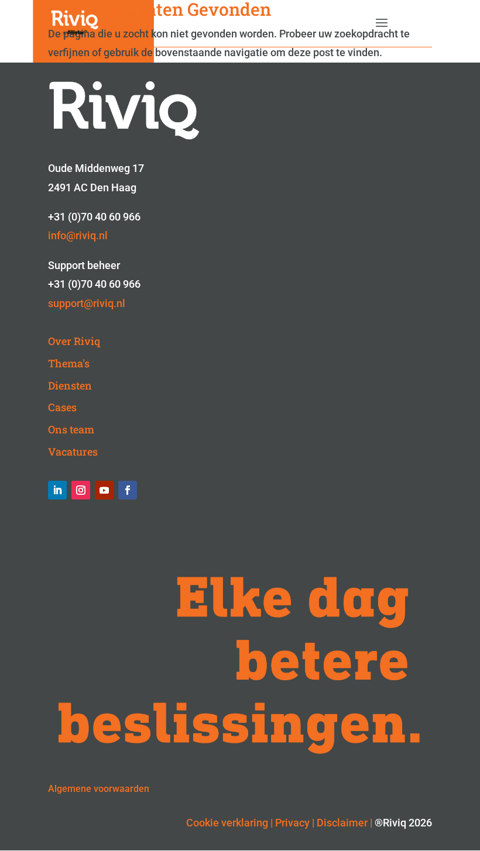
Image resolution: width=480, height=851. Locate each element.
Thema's (69, 363)
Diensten (70, 385)
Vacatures (73, 452)
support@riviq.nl (86, 303)
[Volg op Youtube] (104, 490)
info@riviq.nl (78, 235)
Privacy (292, 822)
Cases (62, 407)
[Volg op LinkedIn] (57, 490)
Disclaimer (342, 822)
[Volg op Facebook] (127, 490)
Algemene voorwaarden (98, 788)
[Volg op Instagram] (80, 490)
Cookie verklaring (227, 822)
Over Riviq (74, 341)
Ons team (71, 429)
